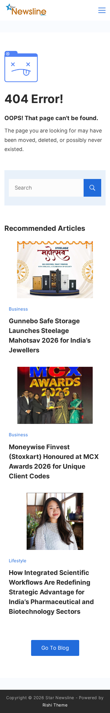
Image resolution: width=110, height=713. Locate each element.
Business (18, 309)
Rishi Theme (55, 704)
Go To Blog (55, 648)
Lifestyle (17, 560)
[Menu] (102, 10)
